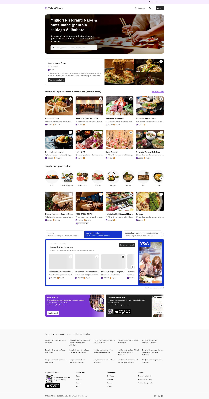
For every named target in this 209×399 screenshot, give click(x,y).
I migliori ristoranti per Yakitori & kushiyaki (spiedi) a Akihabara (128, 352)
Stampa (109, 386)
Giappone (141, 8)
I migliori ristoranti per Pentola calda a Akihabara (104, 341)
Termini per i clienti (144, 376)
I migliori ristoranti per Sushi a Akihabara (55, 341)
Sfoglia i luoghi (53, 313)
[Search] (53, 48)
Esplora (78, 379)
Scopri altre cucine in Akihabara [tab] (57, 334)
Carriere (110, 383)
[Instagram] (155, 396)
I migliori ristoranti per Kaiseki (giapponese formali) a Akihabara (79, 342)
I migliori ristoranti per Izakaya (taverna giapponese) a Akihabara (152, 352)
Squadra (110, 379)
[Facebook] (162, 396)
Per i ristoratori (153, 2)
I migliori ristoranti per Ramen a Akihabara (55, 351)
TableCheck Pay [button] (83, 224)
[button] (60, 121)
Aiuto (162, 2)
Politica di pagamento (145, 383)
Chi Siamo (110, 376)
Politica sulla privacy (145, 379)
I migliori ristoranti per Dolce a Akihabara (104, 361)
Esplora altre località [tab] (82, 334)
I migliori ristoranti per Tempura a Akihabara (150, 341)
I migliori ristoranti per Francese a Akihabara (77, 361)
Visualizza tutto (158, 92)
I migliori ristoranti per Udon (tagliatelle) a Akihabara (103, 351)
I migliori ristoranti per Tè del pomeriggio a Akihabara (128, 361)
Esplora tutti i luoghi (127, 245)
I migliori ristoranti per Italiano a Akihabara (55, 361)
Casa (77, 376)
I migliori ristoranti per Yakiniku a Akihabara (128, 341)
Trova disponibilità (56, 80)
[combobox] (74, 47)
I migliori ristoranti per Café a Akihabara (152, 361)
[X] (159, 396)
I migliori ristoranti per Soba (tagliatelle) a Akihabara (79, 351)
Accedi (159, 8)
